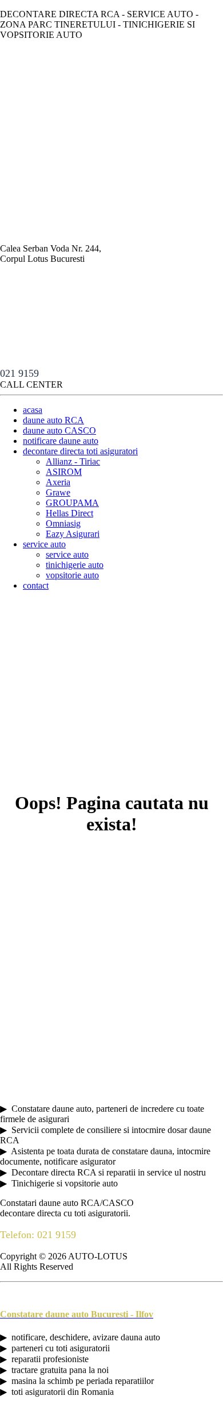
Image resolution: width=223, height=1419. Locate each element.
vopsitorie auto (72, 575)
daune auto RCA (53, 420)
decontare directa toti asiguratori (80, 451)
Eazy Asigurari (72, 534)
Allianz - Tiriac (73, 461)
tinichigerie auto (74, 565)
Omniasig (63, 523)
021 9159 (19, 373)
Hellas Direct (69, 513)
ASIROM (64, 472)
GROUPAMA (72, 503)
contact (36, 585)
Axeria (58, 482)
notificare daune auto (60, 441)
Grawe (58, 492)
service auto (44, 544)
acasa (32, 410)
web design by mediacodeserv (111, 1413)
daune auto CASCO (59, 430)
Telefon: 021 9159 (38, 1234)
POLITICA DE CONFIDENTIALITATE (76, 1292)
